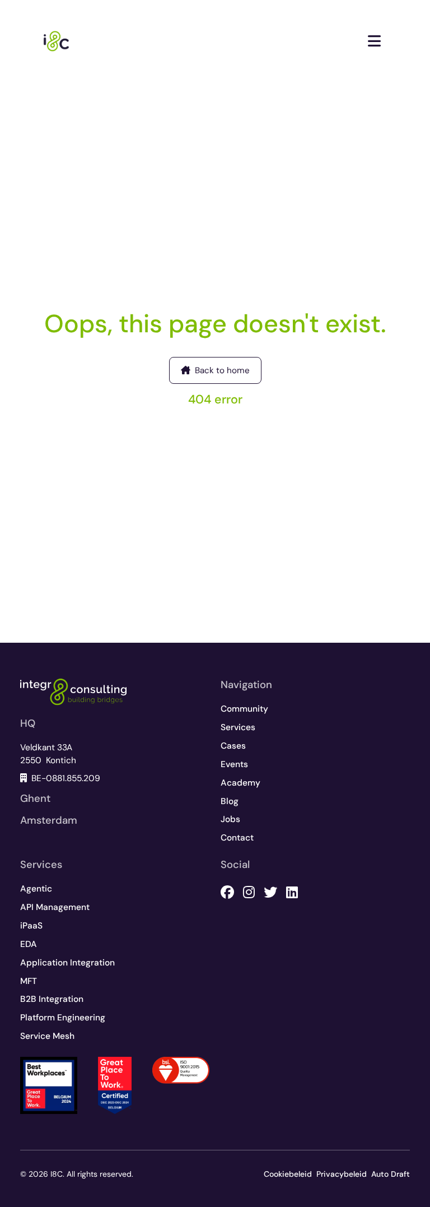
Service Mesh (47, 1036)
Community (244, 708)
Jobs (230, 819)
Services (238, 727)
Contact (237, 837)
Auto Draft (390, 1174)
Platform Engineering (62, 1017)
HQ (27, 723)
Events (234, 764)
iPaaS (31, 925)
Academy (240, 782)
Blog (230, 801)
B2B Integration (51, 999)
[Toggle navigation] (374, 41)
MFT (28, 981)
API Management (55, 907)
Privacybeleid (341, 1174)
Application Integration (67, 962)
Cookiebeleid (288, 1174)
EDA (28, 944)
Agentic (36, 888)
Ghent (35, 798)
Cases (233, 745)
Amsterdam (48, 820)
